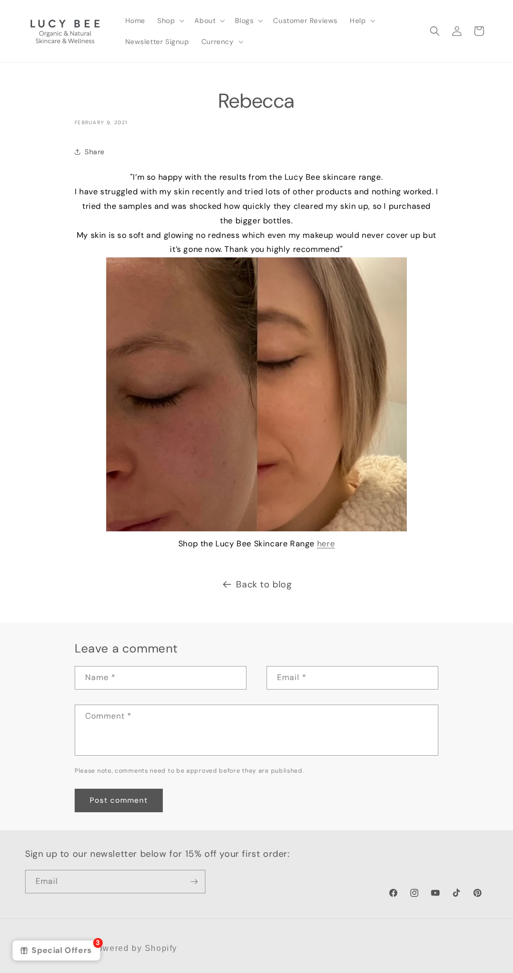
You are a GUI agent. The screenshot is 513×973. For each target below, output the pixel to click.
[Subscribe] (194, 881)
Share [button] (95, 151)
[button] (169, 20)
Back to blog (264, 584)
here (326, 543)
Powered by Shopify (134, 948)
